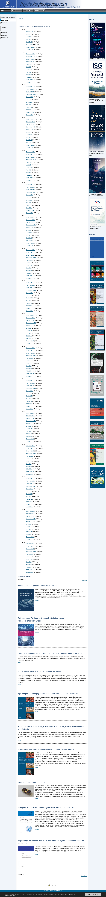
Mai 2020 (28, 235)
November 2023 (30, 122)
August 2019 (29, 260)
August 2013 (29, 456)
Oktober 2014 (30, 418)
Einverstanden (93, 894)
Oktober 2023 (30, 124)
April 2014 (29, 434)
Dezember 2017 (30, 315)
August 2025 (29, 64)
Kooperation (4, 35)
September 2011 (31, 519)
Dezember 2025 (30, 54)
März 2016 (29, 371)
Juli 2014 (28, 426)
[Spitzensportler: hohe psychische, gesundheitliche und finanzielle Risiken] (26, 718)
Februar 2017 (30, 341)
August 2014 (29, 423)
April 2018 (29, 303)
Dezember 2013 (30, 446)
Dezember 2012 (30, 478)
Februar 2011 (30, 537)
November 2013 (30, 448)
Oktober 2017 (30, 320)
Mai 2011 (28, 529)
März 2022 (29, 175)
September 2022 (31, 159)
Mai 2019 (28, 268)
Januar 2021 (29, 213)
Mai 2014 (28, 431)
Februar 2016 (30, 373)
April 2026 (29, 42)
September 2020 (31, 225)
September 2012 (31, 486)
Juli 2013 (28, 458)
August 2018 (29, 293)
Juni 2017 (29, 330)
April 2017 (29, 336)
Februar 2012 (30, 504)
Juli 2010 (28, 556)
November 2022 (30, 154)
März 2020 (29, 240)
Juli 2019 (28, 263)
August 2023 (29, 129)
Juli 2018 (28, 295)
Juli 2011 (28, 524)
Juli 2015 (28, 393)
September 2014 (31, 421)
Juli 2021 (28, 197)
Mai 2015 (28, 398)
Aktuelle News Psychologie (8, 17)
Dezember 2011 (30, 511)
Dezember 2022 (30, 152)
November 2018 (30, 285)
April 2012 (29, 499)
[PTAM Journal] (97, 363)
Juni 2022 (29, 167)
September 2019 (31, 257)
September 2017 (31, 323)
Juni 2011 (29, 526)
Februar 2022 (30, 177)
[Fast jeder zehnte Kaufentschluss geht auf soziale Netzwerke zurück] (26, 832)
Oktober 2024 (30, 92)
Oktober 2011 (30, 516)
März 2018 (29, 306)
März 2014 (29, 436)
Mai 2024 (28, 104)
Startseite (3, 27)
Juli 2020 (28, 230)
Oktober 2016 (30, 353)
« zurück (20, 19)
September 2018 (31, 290)
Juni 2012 (29, 494)
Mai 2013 (28, 464)
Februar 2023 (30, 145)
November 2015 (30, 383)
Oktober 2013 (30, 451)
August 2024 (29, 97)
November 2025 (30, 56)
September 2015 (31, 388)
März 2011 (29, 534)
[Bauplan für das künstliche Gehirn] (26, 796)
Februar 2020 (30, 243)
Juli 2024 (28, 99)
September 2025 (31, 61)
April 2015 (29, 401)
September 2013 (31, 453)
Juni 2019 (29, 265)
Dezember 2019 (30, 250)
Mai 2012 (28, 496)
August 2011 (29, 521)
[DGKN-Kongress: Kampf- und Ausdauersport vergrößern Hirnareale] (26, 774)
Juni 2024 (29, 102)
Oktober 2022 (30, 157)
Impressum (4, 32)
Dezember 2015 (30, 380)
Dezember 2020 (30, 217)
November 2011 (30, 514)
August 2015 (29, 391)
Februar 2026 (30, 47)
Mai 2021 (28, 202)
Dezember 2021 (30, 184)
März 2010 (29, 567)
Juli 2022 (28, 165)
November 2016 (30, 350)
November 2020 (30, 220)
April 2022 (29, 172)
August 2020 (29, 227)
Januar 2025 (29, 82)
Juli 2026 (28, 34)
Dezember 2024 (30, 86)
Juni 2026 (29, 37)
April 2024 (29, 107)
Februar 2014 (30, 439)
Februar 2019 (30, 275)
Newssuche (4, 22)
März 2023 (29, 142)
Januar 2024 (29, 115)
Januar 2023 (29, 147)
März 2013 (29, 469)
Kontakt (3, 30)
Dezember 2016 (30, 348)
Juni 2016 (29, 363)
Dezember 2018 (30, 282)
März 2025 (29, 77)
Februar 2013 (30, 471)
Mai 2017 (28, 333)
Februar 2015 (30, 406)
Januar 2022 (29, 180)
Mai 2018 (28, 300)
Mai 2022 (28, 170)
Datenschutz (4, 37)
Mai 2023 (28, 137)
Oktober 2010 (30, 549)
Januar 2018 (29, 311)
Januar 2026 (29, 49)
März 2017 (29, 338)
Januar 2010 (29, 572)
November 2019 (30, 252)
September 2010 (31, 551)
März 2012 (29, 501)
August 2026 (29, 31)
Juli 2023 (28, 132)
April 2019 (29, 270)
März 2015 (29, 404)
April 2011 (29, 531)
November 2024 (30, 89)
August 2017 (29, 325)
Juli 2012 (28, 491)
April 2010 (29, 564)
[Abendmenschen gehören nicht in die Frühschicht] (26, 610)
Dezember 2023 (30, 119)
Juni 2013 (29, 461)
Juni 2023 (29, 134)
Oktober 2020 (30, 222)
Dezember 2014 (30, 413)
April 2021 (29, 205)
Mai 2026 (28, 39)
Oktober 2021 (30, 190)
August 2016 (29, 358)
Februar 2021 (30, 210)
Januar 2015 (29, 409)
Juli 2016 (28, 361)
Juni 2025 (29, 69)
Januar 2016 (29, 376)
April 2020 (29, 238)
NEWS (29, 17)
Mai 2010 (28, 562)
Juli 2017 (28, 328)
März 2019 (29, 273)
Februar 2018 (30, 308)
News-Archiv (4, 20)
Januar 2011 (29, 539)
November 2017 (30, 318)
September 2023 (31, 127)
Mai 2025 (28, 72)
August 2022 (29, 162)
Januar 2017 (29, 343)
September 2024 (31, 94)
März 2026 (29, 44)
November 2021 (30, 187)
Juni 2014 (29, 428)
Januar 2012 (29, 507)
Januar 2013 (29, 474)
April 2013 (29, 466)
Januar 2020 (29, 245)
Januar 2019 (29, 278)
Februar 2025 (30, 80)
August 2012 (29, 489)
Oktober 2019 (30, 255)
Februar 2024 (30, 112)
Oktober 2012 (30, 483)
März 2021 (29, 208)
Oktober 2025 (30, 59)
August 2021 (29, 195)
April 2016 (29, 368)
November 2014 (30, 416)
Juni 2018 (29, 298)
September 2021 (31, 192)
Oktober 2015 (30, 385)
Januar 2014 (29, 441)
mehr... (37, 600)
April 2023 (29, 140)
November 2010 (30, 546)
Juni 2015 (29, 396)
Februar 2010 (30, 569)
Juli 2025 (28, 67)
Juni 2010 (29, 559)
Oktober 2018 (30, 287)
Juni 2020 (29, 233)
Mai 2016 (28, 366)
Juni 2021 (29, 200)
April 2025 (29, 74)
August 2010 (29, 554)
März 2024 (29, 110)
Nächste (84, 580)
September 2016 (31, 355)
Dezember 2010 (30, 544)
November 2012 (30, 481)
